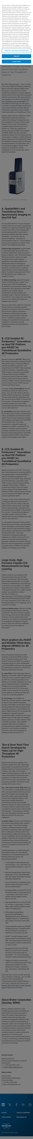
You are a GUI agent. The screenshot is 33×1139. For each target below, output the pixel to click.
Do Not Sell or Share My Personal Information (16, 50)
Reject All (16, 56)
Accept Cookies (16, 61)
